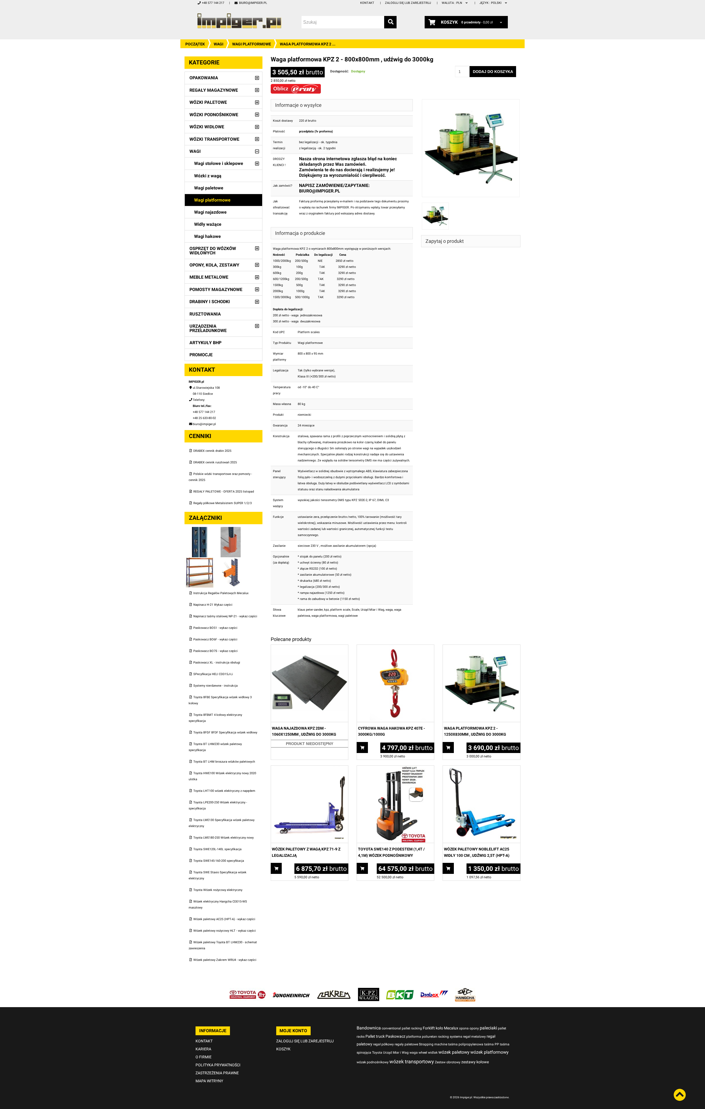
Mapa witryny (209, 1081)
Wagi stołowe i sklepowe (218, 163)
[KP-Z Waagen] (368, 991)
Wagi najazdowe (210, 212)
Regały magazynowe (213, 90)
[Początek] (239, 20)
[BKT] (400, 991)
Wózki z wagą (207, 175)
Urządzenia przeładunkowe (208, 328)
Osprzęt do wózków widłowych (212, 250)
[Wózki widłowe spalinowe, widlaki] (465, 991)
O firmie (204, 1057)
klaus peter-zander (310, 609)
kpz (326, 609)
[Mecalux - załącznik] (200, 530)
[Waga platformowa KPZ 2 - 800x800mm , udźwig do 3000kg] (471, 102)
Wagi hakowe (207, 236)
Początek (195, 44)
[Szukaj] (390, 22)
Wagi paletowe (208, 188)
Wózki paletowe (208, 102)
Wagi (218, 44)
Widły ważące (207, 224)
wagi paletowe (348, 616)
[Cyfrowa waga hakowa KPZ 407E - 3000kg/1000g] (395, 647)
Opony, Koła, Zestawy (214, 265)
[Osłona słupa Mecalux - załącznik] (231, 530)
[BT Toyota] (247, 991)
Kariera (203, 1049)
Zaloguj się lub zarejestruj (408, 3)
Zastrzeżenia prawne (217, 1073)
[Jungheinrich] (291, 991)
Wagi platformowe (251, 44)
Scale (355, 609)
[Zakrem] (334, 991)
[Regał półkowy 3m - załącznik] (200, 560)
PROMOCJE (201, 354)
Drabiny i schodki (209, 301)
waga (389, 609)
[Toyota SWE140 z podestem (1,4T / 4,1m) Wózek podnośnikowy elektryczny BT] (395, 768)
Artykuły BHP (205, 342)
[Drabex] (434, 991)
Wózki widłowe (206, 126)
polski (490, 3)
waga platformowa (324, 616)
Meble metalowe (208, 277)
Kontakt (367, 3)
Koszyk (283, 1049)
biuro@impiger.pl (253, 3)
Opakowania (203, 77)
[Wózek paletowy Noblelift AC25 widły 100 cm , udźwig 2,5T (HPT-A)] (481, 768)
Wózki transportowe (214, 139)
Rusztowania (205, 314)
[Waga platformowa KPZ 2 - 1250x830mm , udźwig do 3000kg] (481, 647)
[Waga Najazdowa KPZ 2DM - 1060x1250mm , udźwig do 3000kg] (309, 647)
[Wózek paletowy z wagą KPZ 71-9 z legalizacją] (309, 768)
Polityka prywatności (218, 1065)
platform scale (340, 609)
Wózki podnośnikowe (213, 114)
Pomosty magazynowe (215, 289)
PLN (452, 3)
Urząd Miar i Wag (372, 609)
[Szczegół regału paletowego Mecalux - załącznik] (231, 560)
